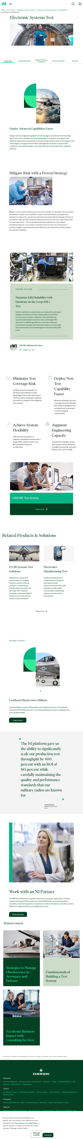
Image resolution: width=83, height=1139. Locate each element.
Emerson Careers (32, 1102)
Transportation (27, 1084)
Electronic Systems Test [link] (10, 12)
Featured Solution (25, 61)
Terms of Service (54, 1092)
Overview (8, 61)
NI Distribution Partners (10, 1092)
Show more (40, 611)
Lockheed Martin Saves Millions (28, 700)
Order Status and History (27, 1092)
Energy (54, 1081)
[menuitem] (73, 4)
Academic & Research (10, 1081)
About (23, 1102)
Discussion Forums (34, 1110)
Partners (75, 61)
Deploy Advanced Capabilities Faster (31, 128)
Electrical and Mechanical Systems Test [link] (52, 10)
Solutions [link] (11, 10)
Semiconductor (15, 1084)
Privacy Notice (19, 1123)
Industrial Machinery (65, 1081)
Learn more (39, 509)
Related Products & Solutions (41, 61)
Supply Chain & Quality (55, 1102)
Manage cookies (36, 1134)
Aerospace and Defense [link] (26, 10)
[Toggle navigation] (13, 4)
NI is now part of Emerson (11, 1102)
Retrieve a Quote (42, 1092)
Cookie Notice (32, 1123)
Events (67, 1102)
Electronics (46, 1081)
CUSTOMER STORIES (17, 641)
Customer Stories (58, 61)
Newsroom (43, 1102)
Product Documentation (19, 1110)
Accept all (48, 1135)
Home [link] (3, 10)
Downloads (6, 1110)
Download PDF (29, 350)
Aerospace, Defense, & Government (30, 1081)
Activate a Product (48, 1110)
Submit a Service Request (64, 1110)
